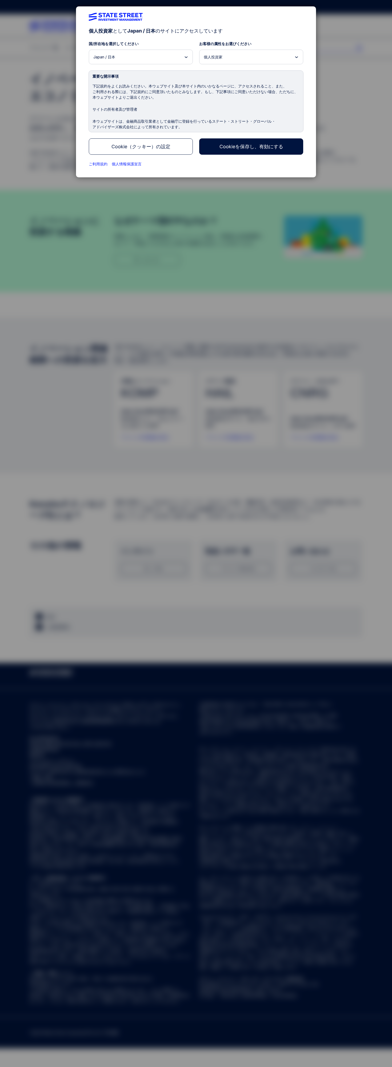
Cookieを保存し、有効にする (251, 146)
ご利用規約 (98, 164)
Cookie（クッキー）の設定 (140, 146)
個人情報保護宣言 (127, 164)
